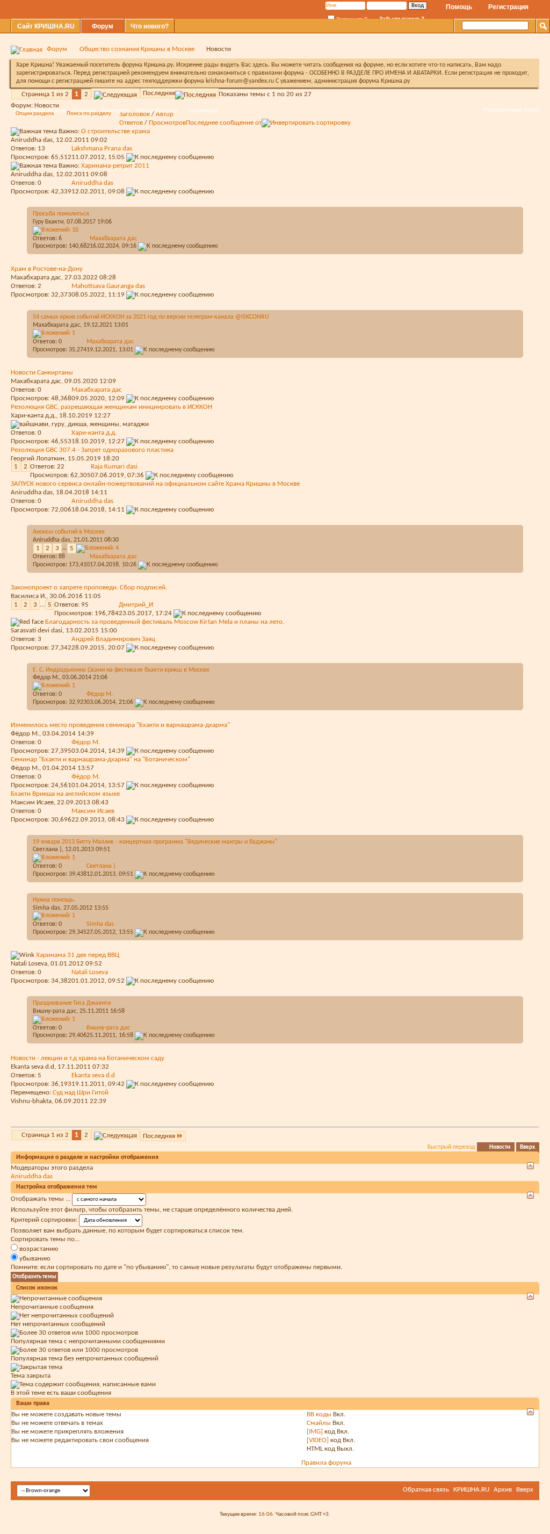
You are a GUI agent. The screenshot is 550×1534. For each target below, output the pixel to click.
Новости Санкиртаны (42, 372)
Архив (503, 1489)
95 (85, 604)
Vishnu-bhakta (31, 1101)
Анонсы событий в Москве (69, 532)
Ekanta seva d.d (32, 1066)
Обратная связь (426, 1489)
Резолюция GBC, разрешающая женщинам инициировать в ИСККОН (111, 407)
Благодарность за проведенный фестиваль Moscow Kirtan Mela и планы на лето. (164, 621)
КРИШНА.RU (471, 1489)
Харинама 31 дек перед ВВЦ (77, 955)
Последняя (159, 93)
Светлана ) (47, 849)
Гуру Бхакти (48, 222)
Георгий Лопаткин (37, 458)
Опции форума (156, 110)
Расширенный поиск (511, 109)
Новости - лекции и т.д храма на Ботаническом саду (87, 1058)
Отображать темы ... (40, 1198)
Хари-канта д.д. (33, 415)
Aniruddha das (32, 492)
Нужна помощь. (54, 900)
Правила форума (326, 1462)
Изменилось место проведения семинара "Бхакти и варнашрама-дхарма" (120, 725)
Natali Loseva (29, 963)
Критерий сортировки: (44, 1219)
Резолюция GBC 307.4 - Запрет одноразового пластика (92, 449)
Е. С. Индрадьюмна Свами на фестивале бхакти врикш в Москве (121, 670)
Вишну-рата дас (54, 1011)
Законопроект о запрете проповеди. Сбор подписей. (89, 587)
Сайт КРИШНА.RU (46, 26)
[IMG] (315, 1431)
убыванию (34, 1258)
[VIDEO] (318, 1440)
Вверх (527, 1147)
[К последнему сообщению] (170, 191)
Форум (102, 26)
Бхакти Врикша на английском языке (65, 793)
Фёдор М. (46, 677)
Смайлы (319, 1423)
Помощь (459, 7)
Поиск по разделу (89, 114)
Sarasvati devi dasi (36, 630)
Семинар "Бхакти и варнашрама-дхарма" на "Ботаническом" (100, 759)
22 (60, 466)
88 (62, 556)
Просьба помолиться (61, 214)
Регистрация (508, 7)
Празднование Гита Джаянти (72, 1003)
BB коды (319, 1414)
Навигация (203, 110)
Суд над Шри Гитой (80, 1092)
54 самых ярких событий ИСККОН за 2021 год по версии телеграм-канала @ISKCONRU (151, 317)
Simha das (46, 908)
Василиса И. (28, 596)
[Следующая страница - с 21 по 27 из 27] (115, 93)
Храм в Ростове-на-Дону (47, 268)
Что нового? (150, 26)
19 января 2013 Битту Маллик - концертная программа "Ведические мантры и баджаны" (155, 842)
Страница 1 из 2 (45, 94)
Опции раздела (35, 114)
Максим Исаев (32, 802)
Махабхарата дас (36, 277)
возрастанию (38, 1248)
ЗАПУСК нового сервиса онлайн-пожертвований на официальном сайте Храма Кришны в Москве (155, 483)
